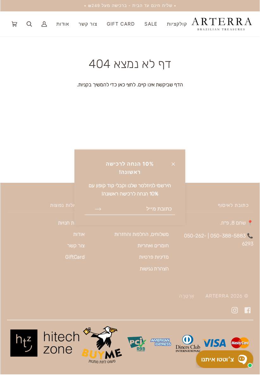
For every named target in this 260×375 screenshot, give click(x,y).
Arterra (217, 296)
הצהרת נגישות (154, 269)
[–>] (93, 209)
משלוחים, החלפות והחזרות (141, 234)
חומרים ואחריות (153, 246)
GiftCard (75, 257)
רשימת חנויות (71, 223)
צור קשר (76, 246)
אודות (79, 234)
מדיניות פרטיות (154, 257)
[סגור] (176, 161)
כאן (121, 85)
